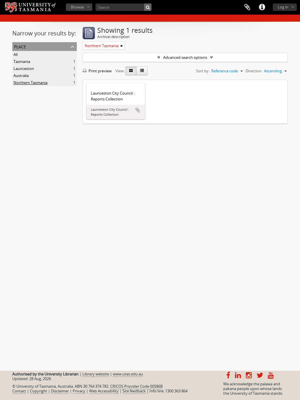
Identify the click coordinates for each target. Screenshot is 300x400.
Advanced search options (185, 57)
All (15, 54)
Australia (21, 75)
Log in (283, 7)
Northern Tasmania (30, 82)
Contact (19, 391)
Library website (95, 374)
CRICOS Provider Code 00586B (136, 386)
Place (20, 46)
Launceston (23, 68)
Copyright (38, 391)
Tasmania (21, 61)
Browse (77, 7)
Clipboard (247, 7)
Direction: (254, 70)
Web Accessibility (104, 391)
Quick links (262, 7)
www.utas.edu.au (128, 374)
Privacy (79, 391)
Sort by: (202, 70)
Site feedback (134, 391)
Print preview (100, 70)
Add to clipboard (138, 110)
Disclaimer (60, 391)
